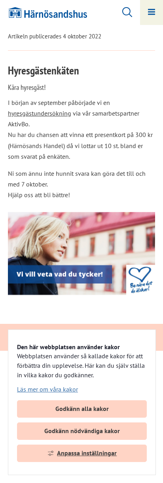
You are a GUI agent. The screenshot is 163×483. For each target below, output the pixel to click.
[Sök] (123, 11)
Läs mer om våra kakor (47, 389)
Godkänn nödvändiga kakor (82, 431)
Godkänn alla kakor (82, 409)
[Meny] (151, 12)
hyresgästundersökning (39, 113)
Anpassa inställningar (87, 453)
